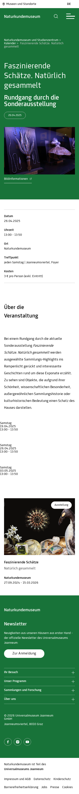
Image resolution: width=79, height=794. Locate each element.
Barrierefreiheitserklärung (21, 787)
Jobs (44, 787)
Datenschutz (42, 779)
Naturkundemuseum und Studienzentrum (31, 40)
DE (69, 4)
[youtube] (27, 742)
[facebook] (8, 742)
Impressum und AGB (17, 779)
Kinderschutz (62, 779)
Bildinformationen (16, 179)
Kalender (10, 43)
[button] (56, 16)
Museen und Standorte (21, 4)
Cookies (67, 787)
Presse (54, 787)
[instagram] (17, 742)
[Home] (22, 16)
